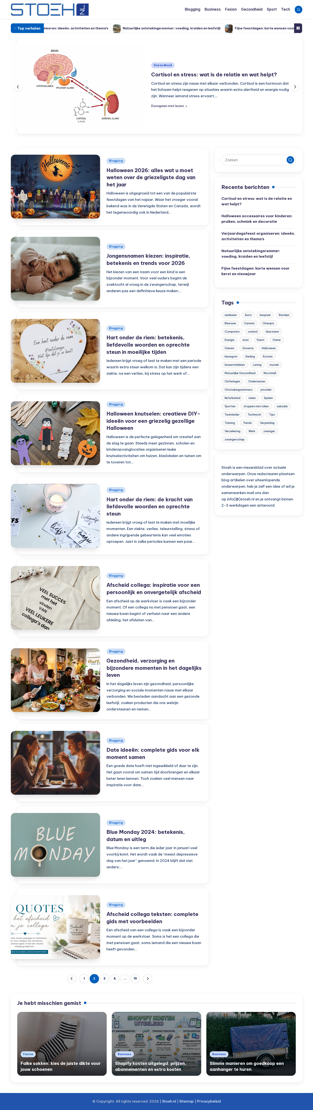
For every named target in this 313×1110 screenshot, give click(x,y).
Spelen (268, 398)
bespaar (265, 315)
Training (230, 422)
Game (277, 339)
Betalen (284, 315)
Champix (268, 323)
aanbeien (231, 315)
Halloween (269, 348)
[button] (169, 106)
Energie (229, 339)
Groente (248, 348)
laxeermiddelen (235, 364)
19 (135, 978)
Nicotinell (270, 373)
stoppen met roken (256, 406)
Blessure (230, 323)
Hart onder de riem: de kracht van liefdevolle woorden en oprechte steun (149, 506)
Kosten (268, 356)
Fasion (28, 1054)
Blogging (116, 160)
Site (182, 1101)
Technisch (254, 414)
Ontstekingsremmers (239, 389)
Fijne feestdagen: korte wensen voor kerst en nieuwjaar (227, 28)
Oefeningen (232, 381)
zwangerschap (234, 439)
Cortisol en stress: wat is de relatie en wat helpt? (214, 74)
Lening (257, 364)
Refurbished (232, 398)
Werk (251, 431)
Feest (260, 339)
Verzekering (232, 431)
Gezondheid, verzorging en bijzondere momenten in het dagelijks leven (154, 667)
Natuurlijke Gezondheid (240, 373)
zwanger (269, 431)
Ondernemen (256, 381)
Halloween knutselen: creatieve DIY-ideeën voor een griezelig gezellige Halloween (153, 420)
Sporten (230, 406)
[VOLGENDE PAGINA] (147, 978)
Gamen (229, 348)
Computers (232, 331)
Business (124, 1054)
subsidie (282, 406)
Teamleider (232, 414)
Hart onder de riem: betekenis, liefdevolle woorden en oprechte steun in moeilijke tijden (148, 344)
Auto (248, 315)
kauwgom (231, 356)
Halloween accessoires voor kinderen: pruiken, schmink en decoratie (256, 219)
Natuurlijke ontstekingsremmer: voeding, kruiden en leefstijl (118, 28)
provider (266, 389)
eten (246, 339)
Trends (247, 422)
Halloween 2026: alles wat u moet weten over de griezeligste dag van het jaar (150, 177)
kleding (250, 356)
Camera (249, 323)
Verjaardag (267, 422)
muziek (274, 364)
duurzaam (272, 331)
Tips (272, 414)
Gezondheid (163, 65)
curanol (253, 331)
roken (252, 398)
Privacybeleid (209, 1101)
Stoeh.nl (169, 1101)
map (190, 1101)
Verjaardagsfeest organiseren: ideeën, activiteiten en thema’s (258, 236)
